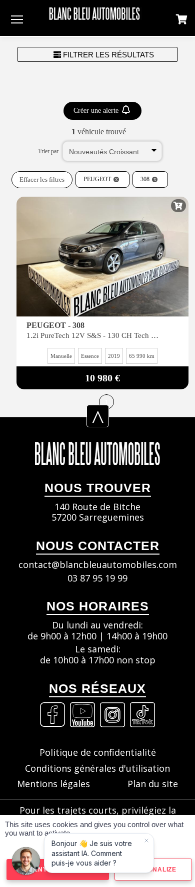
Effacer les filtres (42, 179)
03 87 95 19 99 (98, 578)
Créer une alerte (97, 110)
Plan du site (153, 784)
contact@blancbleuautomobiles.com (97, 565)
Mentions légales (53, 784)
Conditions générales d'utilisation (97, 768)
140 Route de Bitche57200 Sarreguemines (98, 512)
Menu (17, 19)
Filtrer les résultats (107, 54)
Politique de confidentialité (98, 752)
